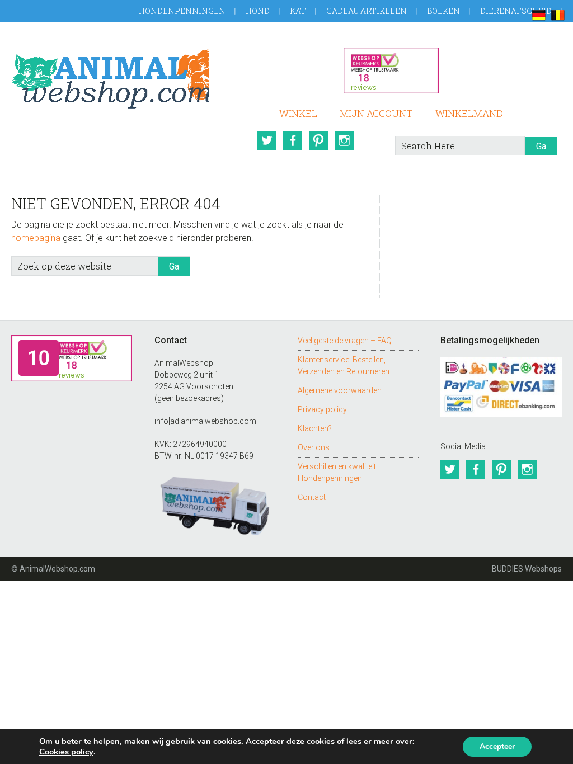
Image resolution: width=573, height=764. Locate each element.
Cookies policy (66, 752)
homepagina (35, 238)
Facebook (292, 140)
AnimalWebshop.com (110, 77)
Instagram (344, 140)
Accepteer (497, 746)
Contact (312, 497)
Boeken (443, 11)
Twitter (266, 140)
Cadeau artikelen (366, 11)
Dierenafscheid (516, 11)
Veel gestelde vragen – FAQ (345, 340)
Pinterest (318, 140)
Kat (298, 11)
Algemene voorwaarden (340, 390)
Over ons (314, 447)
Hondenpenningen (182, 11)
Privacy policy (322, 409)
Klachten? (315, 428)
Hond (258, 11)
